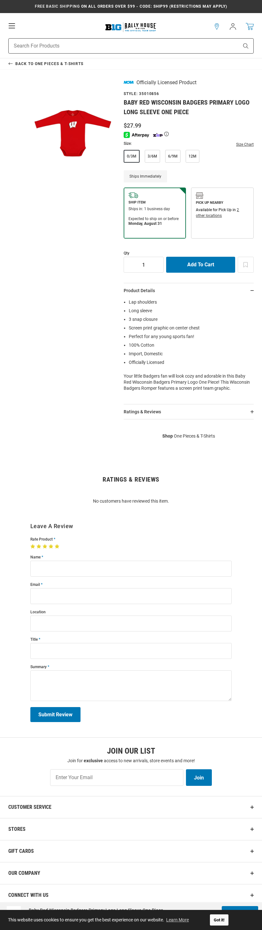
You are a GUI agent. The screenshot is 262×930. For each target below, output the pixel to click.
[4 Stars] (52, 546)
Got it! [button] (219, 920)
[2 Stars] (39, 546)
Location (38, 612)
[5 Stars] (58, 546)
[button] (217, 26)
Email (35, 585)
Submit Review (55, 715)
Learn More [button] (177, 919)
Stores (17, 829)
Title (34, 640)
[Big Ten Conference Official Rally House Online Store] (131, 26)
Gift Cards (21, 851)
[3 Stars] (45, 546)
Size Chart (245, 144)
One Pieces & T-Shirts (188, 436)
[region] (189, 347)
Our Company (24, 873)
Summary (38, 667)
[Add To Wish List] (246, 265)
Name (35, 557)
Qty (126, 253)
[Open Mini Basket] (250, 27)
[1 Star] (33, 546)
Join (199, 778)
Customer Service (29, 807)
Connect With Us (28, 895)
